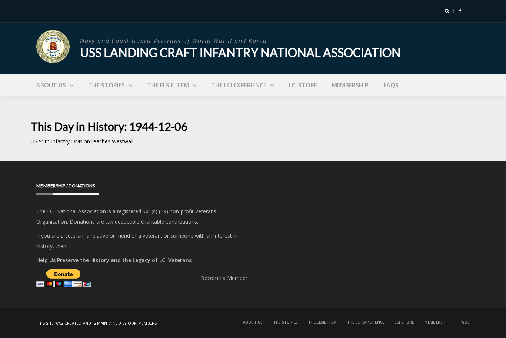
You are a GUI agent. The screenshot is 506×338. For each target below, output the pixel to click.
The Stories (106, 85)
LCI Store (303, 85)
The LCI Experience (238, 85)
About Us (51, 85)
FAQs (391, 85)
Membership (350, 85)
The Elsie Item (168, 85)
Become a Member (224, 277)
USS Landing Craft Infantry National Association (240, 52)
